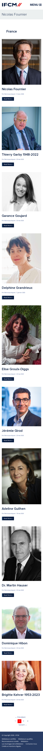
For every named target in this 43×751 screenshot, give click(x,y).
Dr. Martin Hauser (15, 585)
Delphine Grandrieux (17, 288)
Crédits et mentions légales (11, 746)
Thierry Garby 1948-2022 (20, 155)
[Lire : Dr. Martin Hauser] (21, 553)
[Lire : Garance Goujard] (21, 191)
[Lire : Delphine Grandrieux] (21, 258)
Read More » (8, 99)
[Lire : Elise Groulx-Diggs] (21, 335)
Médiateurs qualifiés (25, 739)
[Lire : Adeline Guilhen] (21, 476)
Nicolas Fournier (14, 89)
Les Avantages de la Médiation (12, 744)
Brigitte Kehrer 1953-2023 (21, 695)
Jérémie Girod (12, 431)
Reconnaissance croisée (10, 741)
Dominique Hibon (14, 643)
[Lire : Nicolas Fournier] (21, 62)
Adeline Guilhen (13, 509)
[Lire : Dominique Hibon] (21, 621)
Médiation (24, 741)
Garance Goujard (14, 216)
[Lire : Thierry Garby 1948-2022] (21, 128)
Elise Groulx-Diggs (15, 369)
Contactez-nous (31, 744)
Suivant (23, 725)
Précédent (20, 717)
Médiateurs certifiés (9, 739)
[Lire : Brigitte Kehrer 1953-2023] (21, 675)
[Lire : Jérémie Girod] (21, 406)
